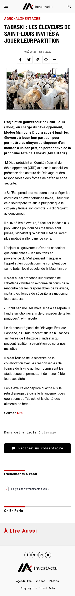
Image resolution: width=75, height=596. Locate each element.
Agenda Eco (24, 581)
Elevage (48, 432)
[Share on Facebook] (20, 59)
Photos (54, 581)
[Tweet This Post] (29, 59)
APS (20, 413)
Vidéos (40, 581)
